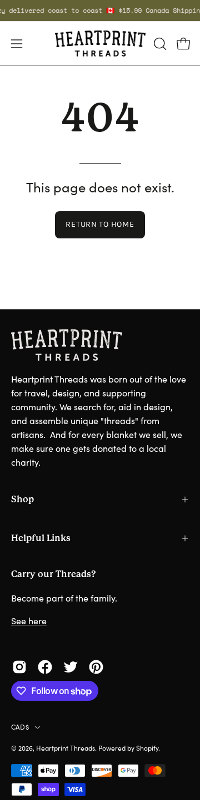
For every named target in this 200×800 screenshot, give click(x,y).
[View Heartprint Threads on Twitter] (70, 667)
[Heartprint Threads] (100, 43)
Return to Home (100, 224)
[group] (100, 10)
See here (29, 620)
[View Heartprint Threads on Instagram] (19, 667)
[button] (159, 44)
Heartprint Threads (65, 747)
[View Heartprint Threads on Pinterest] (96, 667)
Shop (22, 499)
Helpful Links (41, 538)
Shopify (147, 747)
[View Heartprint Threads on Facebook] (45, 667)
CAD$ (20, 726)
